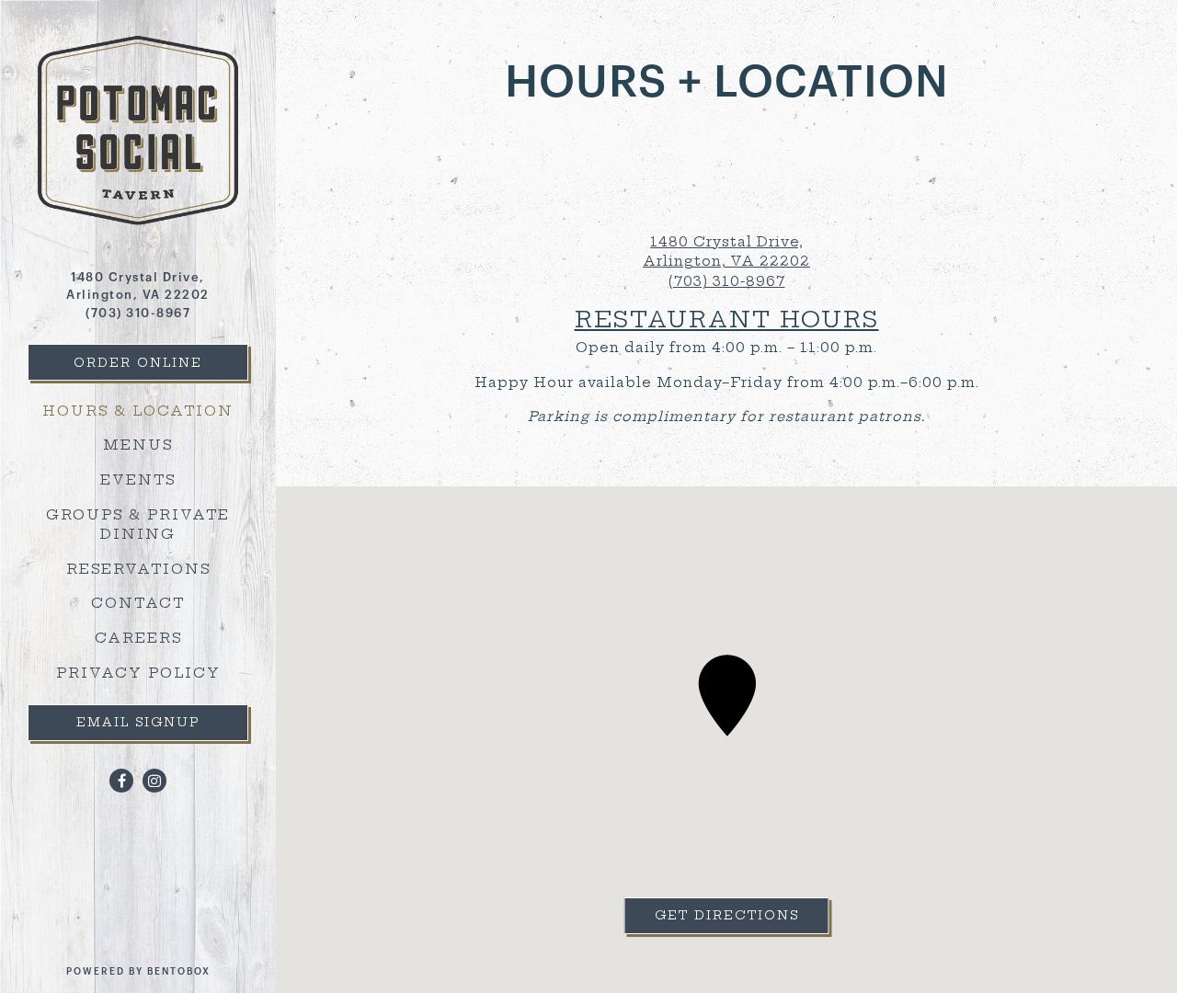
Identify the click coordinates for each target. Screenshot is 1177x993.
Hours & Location (138, 411)
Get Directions (742, 914)
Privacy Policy (141, 672)
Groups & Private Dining (138, 525)
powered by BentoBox (171, 971)
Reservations (141, 568)
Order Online (138, 362)
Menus (138, 445)
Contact (138, 603)
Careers (141, 637)
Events (138, 480)
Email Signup (138, 721)
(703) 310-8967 (138, 313)
